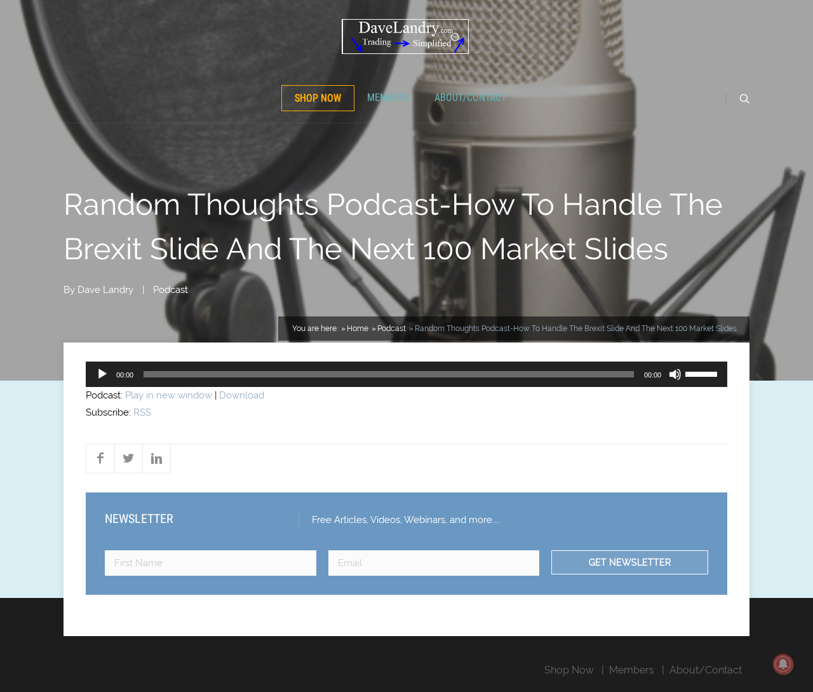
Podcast (170, 289)
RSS (142, 412)
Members (388, 98)
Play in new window (168, 395)
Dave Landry (105, 289)
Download (241, 395)
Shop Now (318, 98)
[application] (406, 374)
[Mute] (675, 374)
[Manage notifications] (783, 664)
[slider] (703, 373)
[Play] (102, 374)
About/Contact (470, 98)
